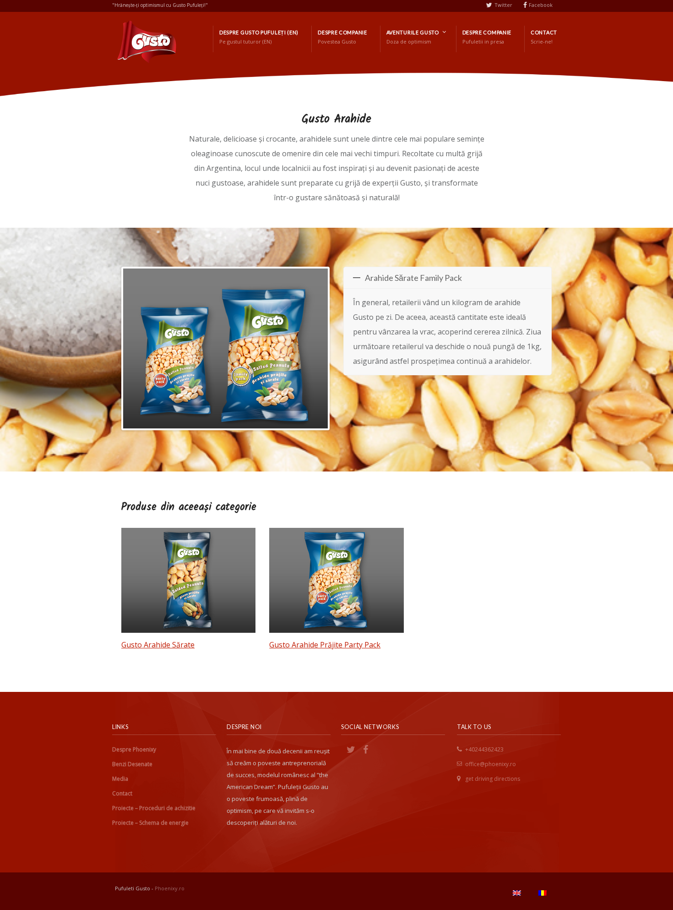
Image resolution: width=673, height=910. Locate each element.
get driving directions (492, 779)
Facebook (541, 4)
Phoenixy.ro (170, 888)
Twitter (503, 4)
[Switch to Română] (542, 893)
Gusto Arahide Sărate (158, 645)
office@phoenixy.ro (490, 764)
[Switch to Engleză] (517, 893)
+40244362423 (484, 749)
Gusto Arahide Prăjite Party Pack (324, 645)
